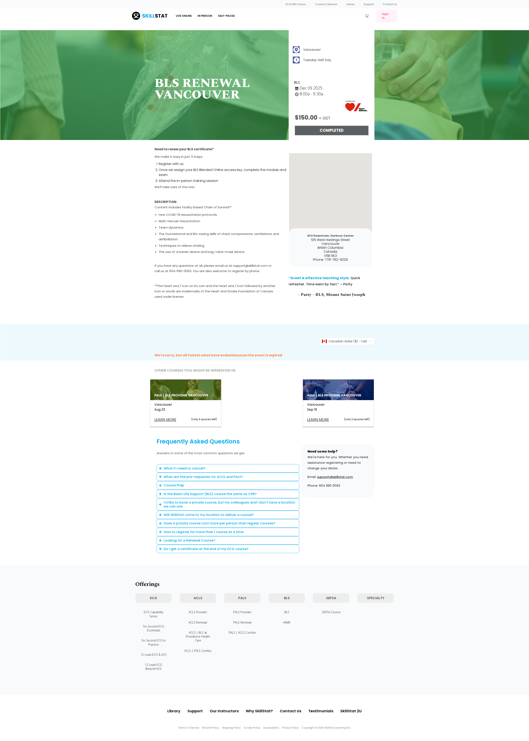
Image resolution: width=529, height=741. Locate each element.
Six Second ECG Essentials (153, 628)
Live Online (184, 16)
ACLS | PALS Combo (197, 651)
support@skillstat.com (335, 477)
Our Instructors (224, 711)
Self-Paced (226, 16)
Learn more (165, 419)
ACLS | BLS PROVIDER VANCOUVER (334, 395)
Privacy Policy (290, 727)
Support (369, 4)
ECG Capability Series (153, 614)
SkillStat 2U (351, 711)
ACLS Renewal (198, 622)
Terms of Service (188, 727)
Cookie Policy (252, 727)
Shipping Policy (231, 727)
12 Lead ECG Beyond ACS (153, 667)
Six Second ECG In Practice (153, 642)
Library (350, 4)
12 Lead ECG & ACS (154, 655)
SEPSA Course (331, 612)
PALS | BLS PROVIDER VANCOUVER (181, 395)
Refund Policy (210, 727)
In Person (205, 16)
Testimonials (320, 711)
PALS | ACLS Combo (242, 632)
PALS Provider (242, 612)
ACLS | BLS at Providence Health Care (198, 636)
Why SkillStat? (259, 711)
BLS (286, 612)
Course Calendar (326, 4)
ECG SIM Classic (296, 4)
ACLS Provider (198, 612)
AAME (287, 622)
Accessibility (271, 727)
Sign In (385, 16)
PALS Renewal (242, 622)
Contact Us (390, 4)
